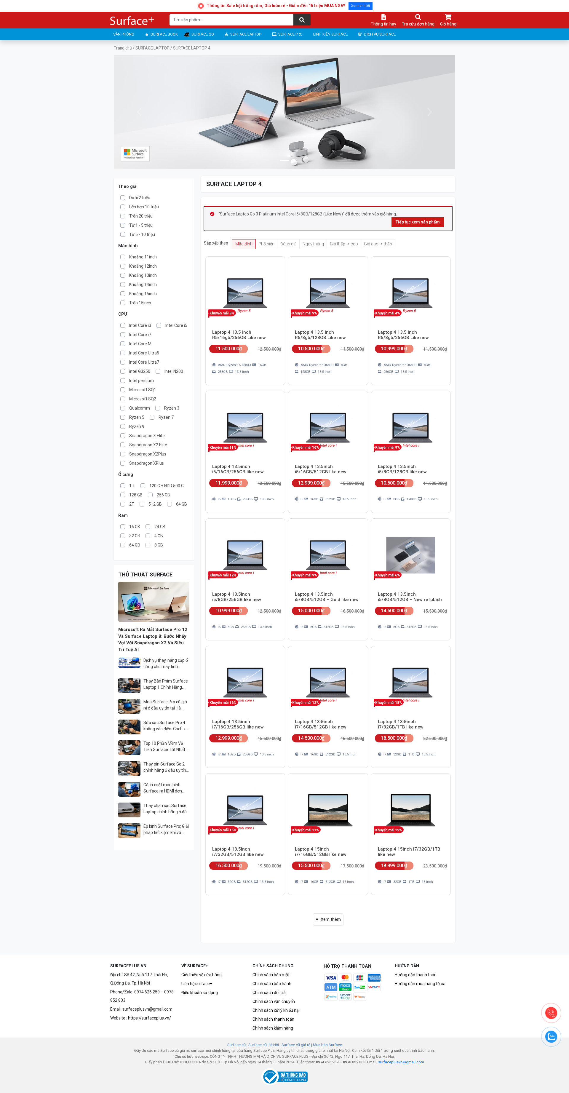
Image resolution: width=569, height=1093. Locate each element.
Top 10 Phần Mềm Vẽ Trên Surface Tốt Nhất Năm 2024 (164, 747)
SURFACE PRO (290, 34)
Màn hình (128, 246)
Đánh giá (288, 244)
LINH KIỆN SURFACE (330, 34)
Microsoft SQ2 (142, 399)
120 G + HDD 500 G (166, 485)
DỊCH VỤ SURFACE (380, 34)
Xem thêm (331, 919)
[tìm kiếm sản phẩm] (302, 19)
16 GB (134, 526)
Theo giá (127, 186)
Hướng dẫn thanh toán (416, 974)
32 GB (134, 535)
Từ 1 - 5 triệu (141, 225)
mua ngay (229, 388)
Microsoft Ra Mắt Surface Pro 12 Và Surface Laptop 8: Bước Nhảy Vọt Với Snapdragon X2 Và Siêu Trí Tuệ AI (152, 639)
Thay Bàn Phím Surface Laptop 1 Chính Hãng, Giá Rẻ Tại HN (165, 685)
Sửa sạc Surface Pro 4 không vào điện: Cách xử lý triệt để (165, 726)
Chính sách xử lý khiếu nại (276, 1010)
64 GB (181, 504)
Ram (123, 515)
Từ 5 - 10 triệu (142, 234)
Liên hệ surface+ (196, 983)
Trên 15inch (140, 303)
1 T (132, 485)
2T (131, 504)
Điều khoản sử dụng (199, 992)
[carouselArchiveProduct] (284, 160)
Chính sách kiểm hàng (272, 1028)
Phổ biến (266, 244)
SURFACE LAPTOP (245, 34)
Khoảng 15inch (143, 293)
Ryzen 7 (166, 417)
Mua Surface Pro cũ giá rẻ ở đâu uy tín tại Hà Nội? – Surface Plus (165, 705)
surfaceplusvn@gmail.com (401, 1062)
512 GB (155, 504)
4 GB (158, 535)
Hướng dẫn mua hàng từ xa (420, 983)
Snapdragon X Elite (147, 435)
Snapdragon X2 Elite (148, 444)
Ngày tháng (313, 244)
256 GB (163, 495)
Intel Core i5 (176, 325)
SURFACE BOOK (164, 34)
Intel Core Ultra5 (144, 353)
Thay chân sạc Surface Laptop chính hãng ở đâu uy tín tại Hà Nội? (166, 809)
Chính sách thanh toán (273, 1019)
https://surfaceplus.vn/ (149, 1018)
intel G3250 (139, 371)
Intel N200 (173, 371)
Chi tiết (267, 388)
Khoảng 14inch (143, 284)
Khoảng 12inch (143, 266)
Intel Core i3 (140, 325)
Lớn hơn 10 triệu (144, 206)
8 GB (158, 545)
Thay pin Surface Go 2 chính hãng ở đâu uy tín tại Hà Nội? (164, 768)
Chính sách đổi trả (269, 992)
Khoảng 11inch (143, 257)
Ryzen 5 (136, 417)
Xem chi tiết (360, 6)
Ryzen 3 (171, 408)
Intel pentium (141, 380)
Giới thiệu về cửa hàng (201, 974)
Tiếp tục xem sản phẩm (418, 222)
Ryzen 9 (136, 426)
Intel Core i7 (140, 334)
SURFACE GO (202, 34)
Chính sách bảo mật (271, 974)
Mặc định (243, 244)
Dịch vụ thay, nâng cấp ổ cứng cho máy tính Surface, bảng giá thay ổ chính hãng (166, 664)
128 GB (136, 495)
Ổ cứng (125, 474)
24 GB (159, 526)
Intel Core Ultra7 (144, 362)
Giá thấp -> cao (344, 244)
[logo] (132, 21)
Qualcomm (139, 408)
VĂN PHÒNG (123, 34)
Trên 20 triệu (141, 216)
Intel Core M (140, 343)
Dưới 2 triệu (139, 197)
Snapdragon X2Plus (147, 454)
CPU (122, 314)
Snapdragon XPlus (146, 463)
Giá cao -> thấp (378, 244)
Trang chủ (123, 48)
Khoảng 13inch (143, 275)
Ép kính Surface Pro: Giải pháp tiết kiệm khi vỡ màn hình (166, 830)
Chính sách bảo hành (271, 983)
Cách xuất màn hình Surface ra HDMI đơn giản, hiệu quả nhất (162, 788)
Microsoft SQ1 (142, 389)
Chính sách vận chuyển (273, 1001)
